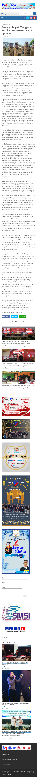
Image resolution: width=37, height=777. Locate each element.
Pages (5, 14)
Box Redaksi (6, 754)
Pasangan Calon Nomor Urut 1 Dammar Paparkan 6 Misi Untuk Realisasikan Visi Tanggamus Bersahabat (18, 366)
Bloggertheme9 (7, 774)
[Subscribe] (34, 17)
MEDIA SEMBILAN (19, 772)
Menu (5, 18)
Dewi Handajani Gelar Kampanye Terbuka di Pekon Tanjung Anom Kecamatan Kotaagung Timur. (18, 387)
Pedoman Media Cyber (9, 759)
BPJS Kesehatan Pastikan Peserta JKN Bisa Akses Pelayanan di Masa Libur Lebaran (15, 664)
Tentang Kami (6, 765)
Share (23, 317)
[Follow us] (27, 17)
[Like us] (24, 17)
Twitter (15, 317)
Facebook (6, 317)
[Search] (34, 13)
